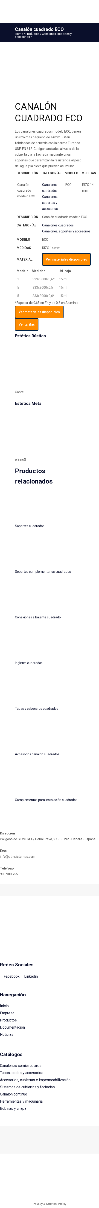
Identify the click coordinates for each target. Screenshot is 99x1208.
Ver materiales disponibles (66, 259)
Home (19, 34)
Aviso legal (19, 1188)
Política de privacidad (73, 1188)
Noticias (6, 1034)
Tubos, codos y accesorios (21, 1073)
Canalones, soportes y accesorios (50, 203)
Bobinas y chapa (13, 1108)
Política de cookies (42, 1188)
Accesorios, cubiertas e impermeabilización (35, 1080)
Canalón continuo (13, 1094)
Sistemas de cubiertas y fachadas (27, 1087)
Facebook (11, 976)
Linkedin (30, 976)
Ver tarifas (27, 324)
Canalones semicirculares (20, 1065)
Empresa (7, 1013)
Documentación (12, 1027)
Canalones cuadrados (58, 225)
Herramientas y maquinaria (21, 1101)
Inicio (4, 1006)
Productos (32, 34)
